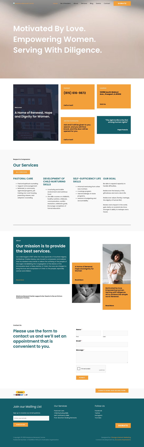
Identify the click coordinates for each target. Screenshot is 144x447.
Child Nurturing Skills (61, 413)
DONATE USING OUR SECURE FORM (111, 390)
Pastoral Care (59, 411)
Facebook (98, 411)
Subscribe (20, 424)
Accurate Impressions (123, 440)
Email (79, 341)
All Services (21, 172)
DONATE (123, 425)
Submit (82, 377)
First (77, 336)
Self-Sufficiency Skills (61, 415)
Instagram (98, 415)
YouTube (98, 418)
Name (79, 330)
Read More (20, 280)
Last (104, 336)
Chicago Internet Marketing (121, 437)
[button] (122, 3)
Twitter (97, 413)
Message (80, 350)
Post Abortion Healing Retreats (65, 418)
